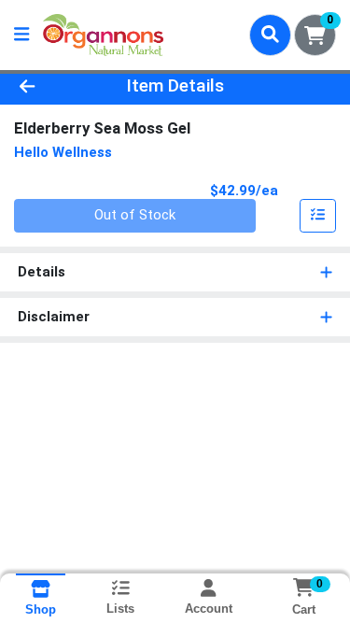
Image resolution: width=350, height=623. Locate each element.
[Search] (270, 34)
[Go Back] (54, 86)
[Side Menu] (21, 35)
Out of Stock (134, 214)
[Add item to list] (318, 216)
